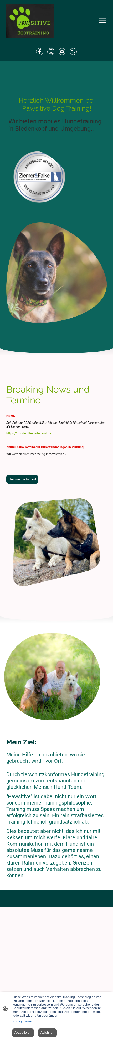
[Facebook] (39, 51)
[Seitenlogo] (30, 21)
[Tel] (73, 51)
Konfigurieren (22, 1021)
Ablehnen (47, 1033)
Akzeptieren (23, 1033)
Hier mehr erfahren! (22, 479)
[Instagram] (50, 51)
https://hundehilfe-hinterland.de (28, 433)
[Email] (62, 51)
